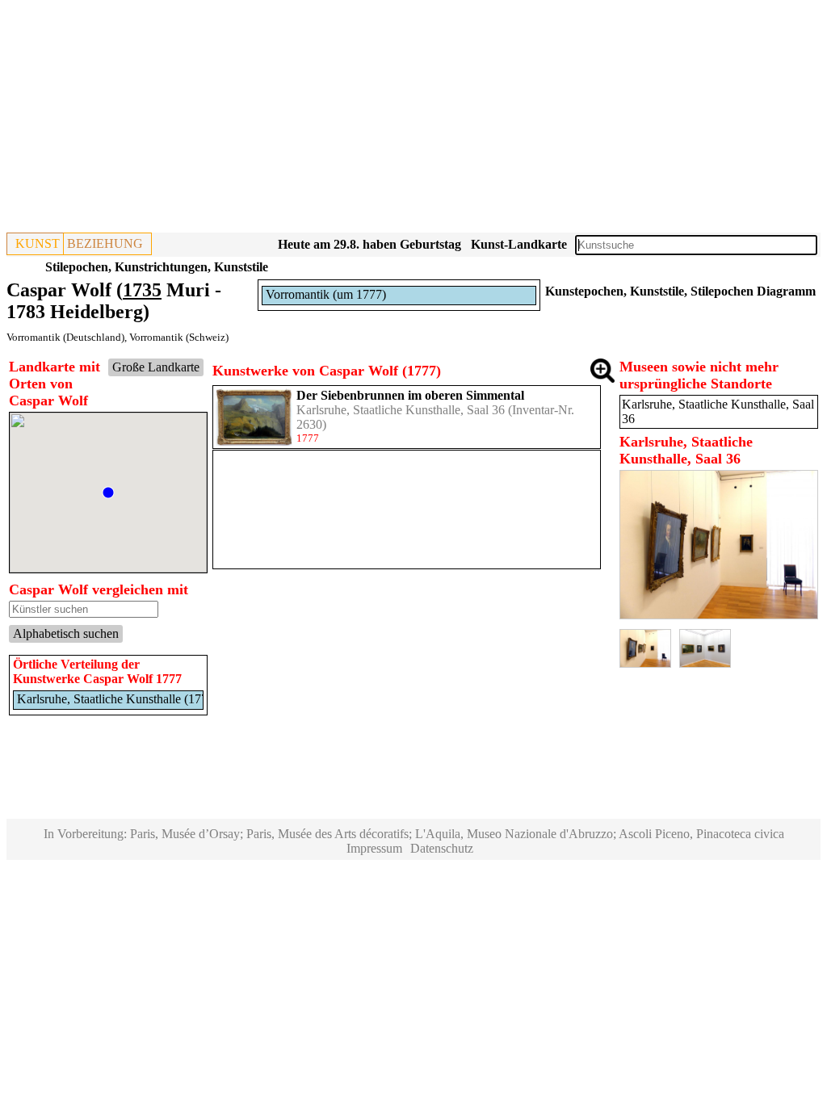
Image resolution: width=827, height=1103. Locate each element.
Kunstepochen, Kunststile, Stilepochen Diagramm (680, 291)
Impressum (374, 848)
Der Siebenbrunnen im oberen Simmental (410, 395)
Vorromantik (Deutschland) (65, 337)
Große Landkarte (155, 367)
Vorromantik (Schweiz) (179, 337)
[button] (108, 492)
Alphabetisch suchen (66, 633)
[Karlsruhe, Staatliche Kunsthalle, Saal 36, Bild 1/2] (718, 615)
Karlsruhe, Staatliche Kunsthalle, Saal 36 (400, 410)
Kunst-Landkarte (519, 244)
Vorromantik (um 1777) (326, 294)
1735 (142, 289)
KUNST (37, 243)
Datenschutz (441, 848)
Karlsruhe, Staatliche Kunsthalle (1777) (117, 699)
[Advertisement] (413, 119)
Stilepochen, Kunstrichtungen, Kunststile (156, 267)
